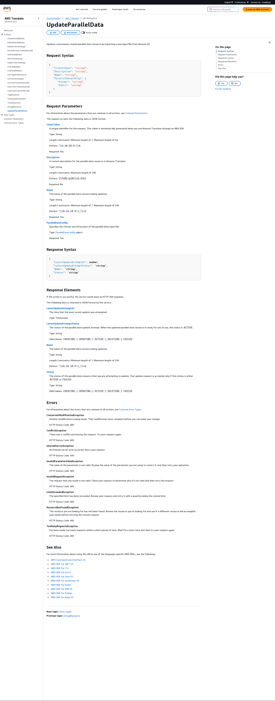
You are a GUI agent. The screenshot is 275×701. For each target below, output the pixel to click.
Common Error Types (130, 409)
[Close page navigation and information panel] (270, 42)
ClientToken (62, 68)
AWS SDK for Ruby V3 (62, 597)
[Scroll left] (73, 9)
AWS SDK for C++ (60, 568)
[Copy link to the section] (44, 55)
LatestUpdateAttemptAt (70, 262)
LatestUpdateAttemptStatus (73, 265)
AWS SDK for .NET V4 (62, 564)
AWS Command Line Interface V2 (68, 559)
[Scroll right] (148, 9)
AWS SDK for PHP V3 (61, 588)
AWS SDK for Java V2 (62, 576)
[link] (90, 18)
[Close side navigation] (39, 18)
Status (59, 272)
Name (57, 75)
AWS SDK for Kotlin (61, 584)
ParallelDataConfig (67, 78)
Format (63, 82)
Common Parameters (136, 113)
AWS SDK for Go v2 (61, 572)
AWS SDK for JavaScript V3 (65, 580)
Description (62, 71)
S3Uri (62, 85)
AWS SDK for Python (61, 593)
